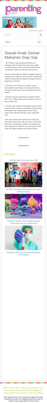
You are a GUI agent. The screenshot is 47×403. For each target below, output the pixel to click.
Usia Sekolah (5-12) (35, 388)
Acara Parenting (22, 390)
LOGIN (40, 31)
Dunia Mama (9, 390)
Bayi (17, 388)
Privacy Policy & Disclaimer (15, 393)
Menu (7, 42)
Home (5, 388)
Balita (23, 388)
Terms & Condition (35, 393)
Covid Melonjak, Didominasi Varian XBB (23, 160)
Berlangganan (36, 390)
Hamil (11, 388)
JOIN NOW (33, 31)
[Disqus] (23, 287)
